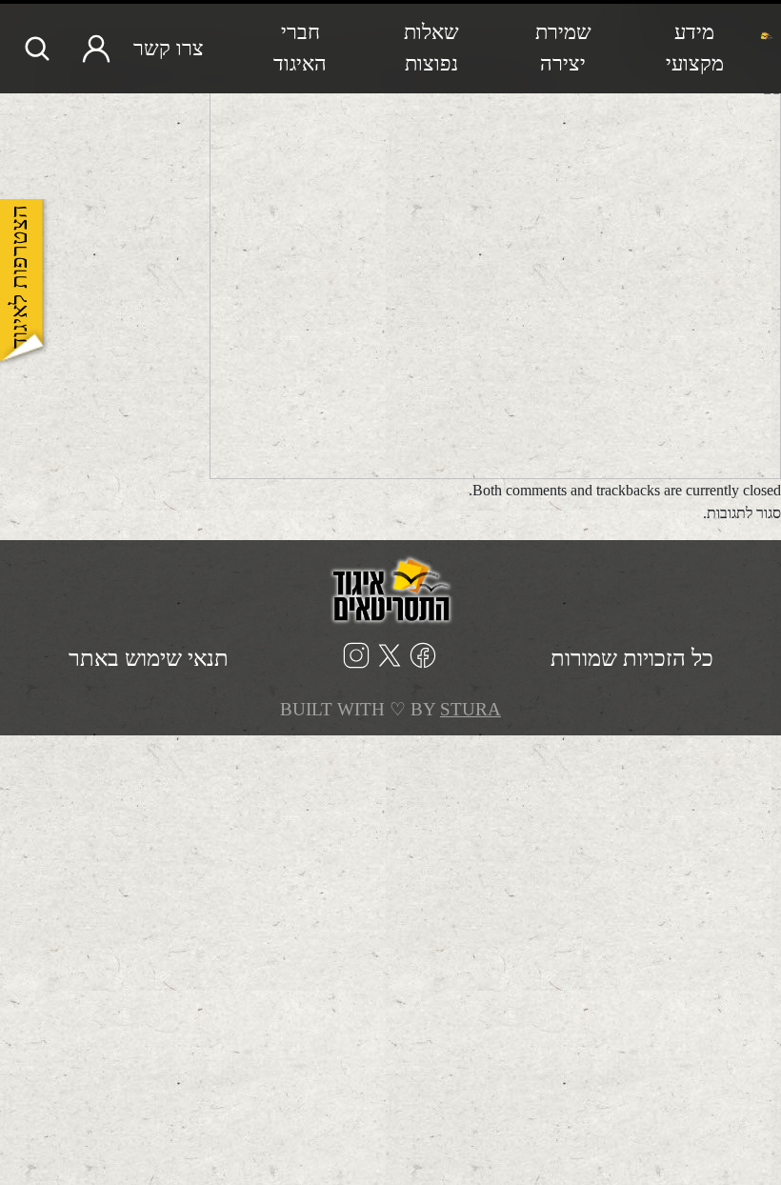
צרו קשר (168, 48)
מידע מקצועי (695, 48)
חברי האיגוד (300, 48)
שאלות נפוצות (431, 48)
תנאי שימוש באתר (149, 658)
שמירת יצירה (563, 48)
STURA (470, 709)
